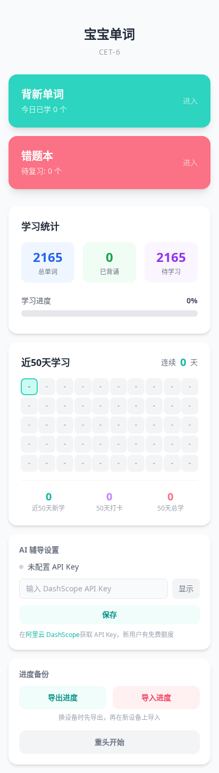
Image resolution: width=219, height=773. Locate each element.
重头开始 (109, 742)
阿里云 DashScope (53, 634)
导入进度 (156, 697)
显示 (186, 588)
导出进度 (63, 697)
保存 (109, 614)
